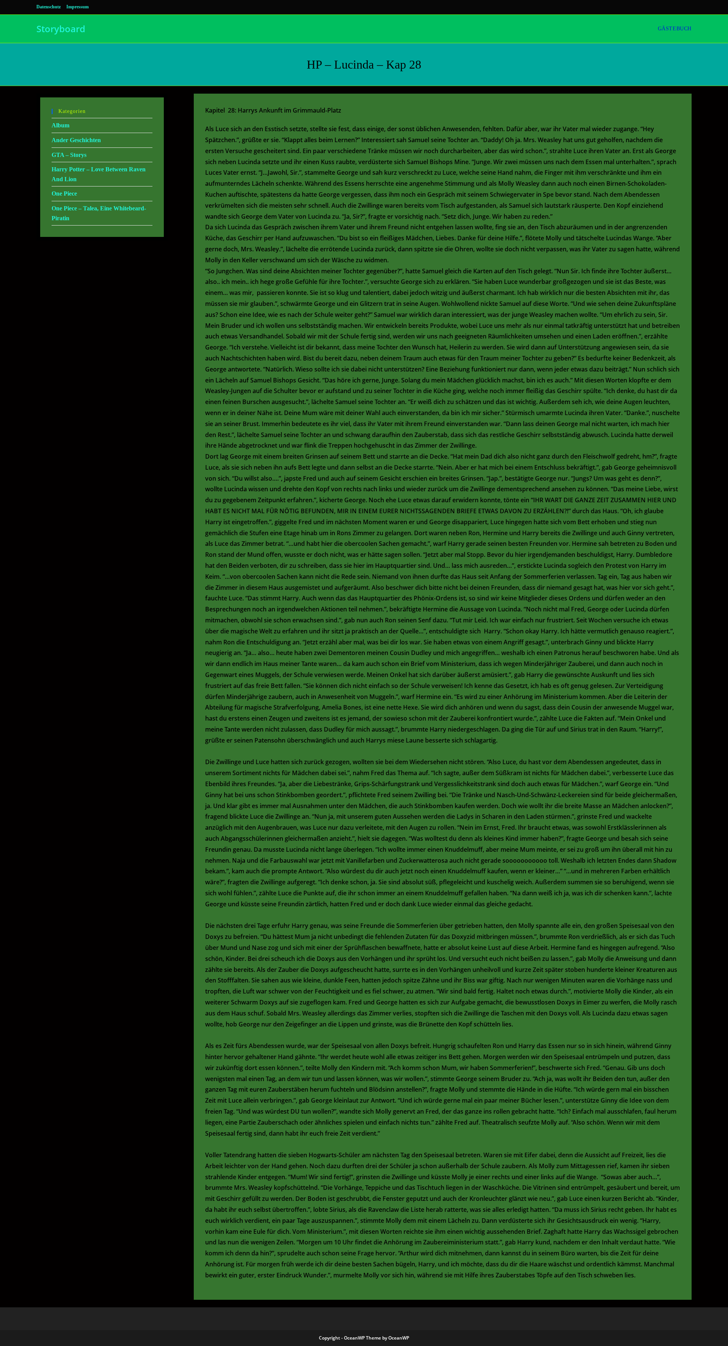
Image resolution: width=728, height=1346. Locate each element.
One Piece (64, 193)
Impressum (77, 6)
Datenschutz (48, 6)
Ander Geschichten (76, 140)
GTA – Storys (69, 155)
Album (60, 125)
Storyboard (60, 28)
